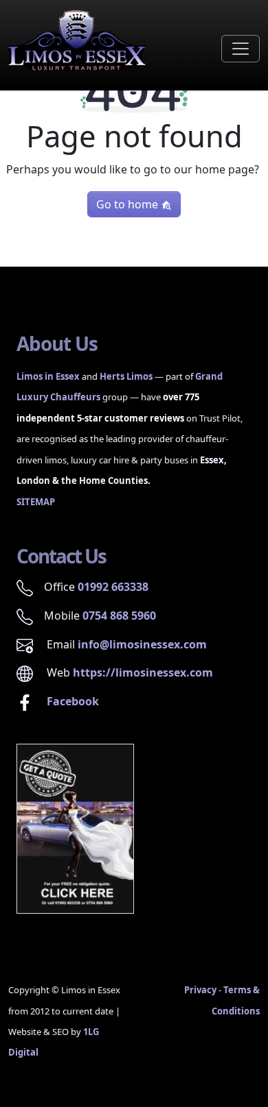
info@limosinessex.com (142, 644)
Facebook (71, 701)
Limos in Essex (48, 376)
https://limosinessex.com (143, 672)
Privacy (200, 990)
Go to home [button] (128, 204)
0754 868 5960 (119, 615)
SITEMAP (35, 502)
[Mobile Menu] (240, 48)
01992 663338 (113, 586)
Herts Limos (126, 376)
